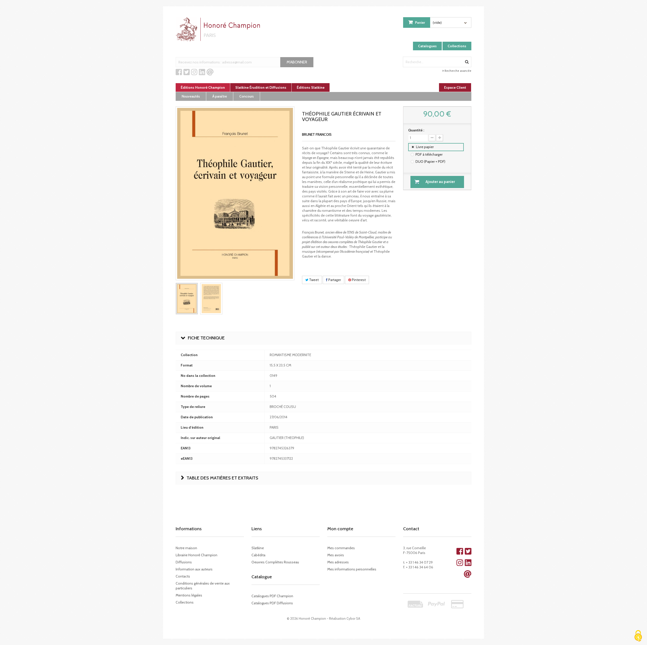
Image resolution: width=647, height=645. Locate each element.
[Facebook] (179, 72)
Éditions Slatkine (311, 87)
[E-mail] (210, 72)
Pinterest (358, 280)
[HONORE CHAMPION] (219, 29)
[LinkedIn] (202, 72)
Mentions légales (189, 595)
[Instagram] (194, 72)
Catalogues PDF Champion (272, 596)
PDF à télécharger (429, 154)
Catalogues (427, 46)
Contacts (183, 576)
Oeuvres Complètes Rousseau (275, 562)
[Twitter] (186, 72)
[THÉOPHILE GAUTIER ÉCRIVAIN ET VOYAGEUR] (187, 298)
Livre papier (425, 147)
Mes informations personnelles (351, 569)
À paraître (219, 96)
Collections (457, 46)
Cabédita (258, 555)
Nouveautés (191, 96)
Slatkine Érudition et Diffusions (260, 87)
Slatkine (257, 548)
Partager (334, 280)
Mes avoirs (335, 555)
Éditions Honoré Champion (203, 87)
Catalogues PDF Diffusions (272, 603)
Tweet (313, 280)
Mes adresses (338, 562)
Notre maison (186, 548)
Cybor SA (353, 618)
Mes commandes (341, 548)
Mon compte (340, 529)
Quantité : (416, 130)
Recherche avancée (457, 71)
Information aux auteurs (194, 569)
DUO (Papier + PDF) (430, 161)
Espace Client (455, 87)
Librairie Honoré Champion (196, 555)
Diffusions (184, 562)
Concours (246, 96)
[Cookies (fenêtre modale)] (638, 636)
